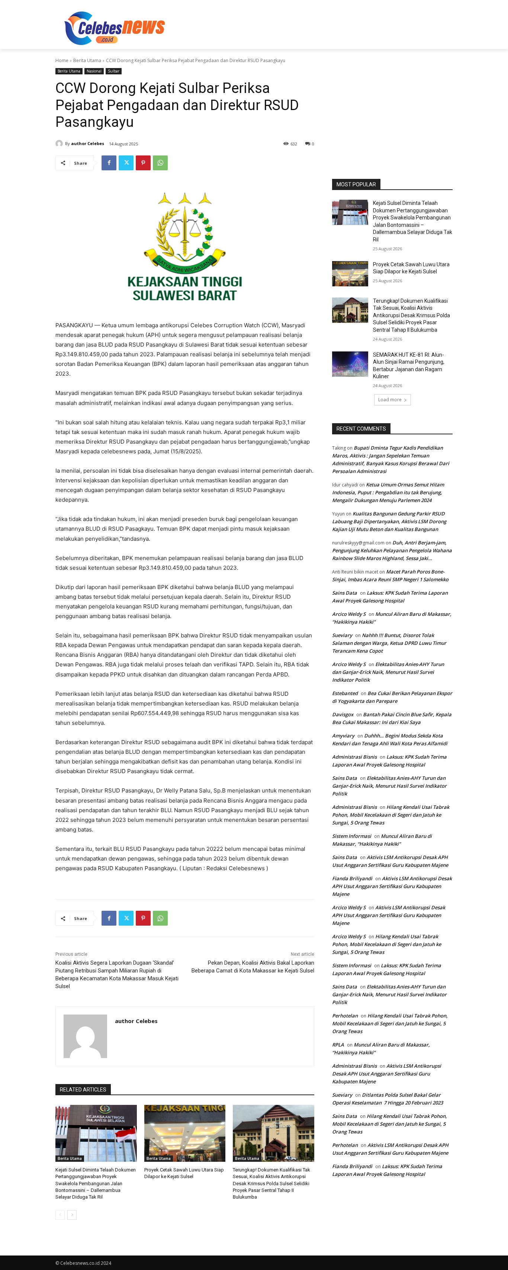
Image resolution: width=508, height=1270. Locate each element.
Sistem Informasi (351, 836)
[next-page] (72, 1215)
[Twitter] (126, 162)
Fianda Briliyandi (352, 878)
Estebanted (345, 693)
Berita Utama (87, 60)
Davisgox (342, 714)
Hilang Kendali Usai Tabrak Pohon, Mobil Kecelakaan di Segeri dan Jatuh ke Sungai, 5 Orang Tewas (390, 815)
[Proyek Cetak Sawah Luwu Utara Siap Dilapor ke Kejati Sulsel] (185, 1133)
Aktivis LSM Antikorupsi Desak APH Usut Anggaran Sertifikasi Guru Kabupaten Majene (392, 886)
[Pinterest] (143, 162)
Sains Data (344, 592)
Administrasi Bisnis (354, 756)
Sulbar (113, 71)
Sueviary (342, 635)
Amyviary (343, 735)
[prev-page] (60, 1215)
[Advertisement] (309, 27)
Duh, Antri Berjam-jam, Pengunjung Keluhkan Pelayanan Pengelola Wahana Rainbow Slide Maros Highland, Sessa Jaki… (392, 550)
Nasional (94, 71)
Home (61, 60)
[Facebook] (109, 162)
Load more (390, 399)
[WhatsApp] (160, 162)
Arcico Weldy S (349, 614)
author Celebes (87, 143)
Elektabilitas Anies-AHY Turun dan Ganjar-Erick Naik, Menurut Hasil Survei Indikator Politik (388, 672)
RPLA (338, 1044)
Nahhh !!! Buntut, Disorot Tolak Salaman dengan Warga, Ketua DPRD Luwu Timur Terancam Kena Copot (389, 643)
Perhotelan (345, 1015)
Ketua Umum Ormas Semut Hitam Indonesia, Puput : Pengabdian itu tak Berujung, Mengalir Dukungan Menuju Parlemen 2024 (388, 492)
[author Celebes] (60, 143)
